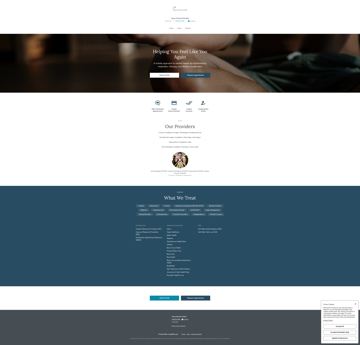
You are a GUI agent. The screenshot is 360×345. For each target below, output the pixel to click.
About (179, 28)
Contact (192, 21)
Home (171, 28)
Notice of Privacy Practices (178, 326)
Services (188, 28)
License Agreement (196, 334)
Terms (188, 334)
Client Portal (164, 75)
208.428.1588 (179, 21)
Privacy (184, 334)
